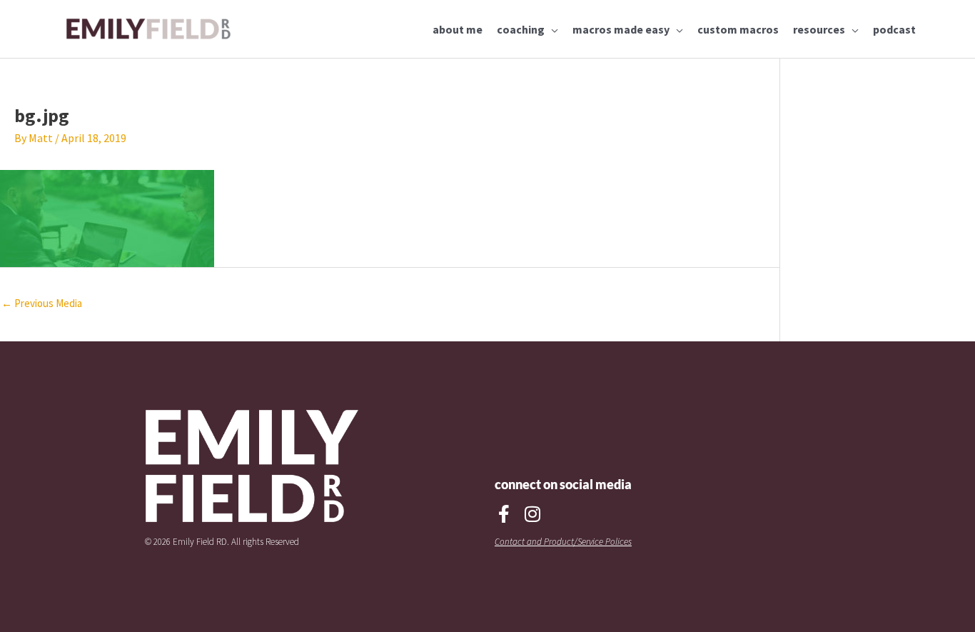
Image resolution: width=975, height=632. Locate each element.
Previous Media (41, 303)
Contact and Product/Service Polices (563, 542)
